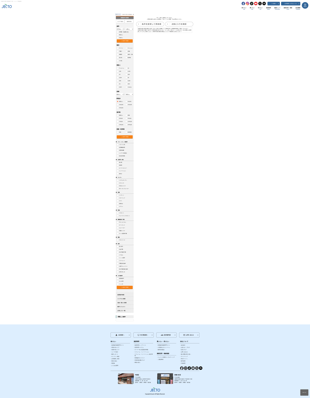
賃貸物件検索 (120, 294)
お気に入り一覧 (121, 310)
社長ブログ (183, 349)
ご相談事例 (160, 359)
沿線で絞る (129, 21)
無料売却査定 (161, 349)
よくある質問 (114, 365)
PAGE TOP (304, 392)
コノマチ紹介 (114, 352)
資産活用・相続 (288, 8)
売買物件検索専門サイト (164, 345)
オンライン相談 (115, 356)
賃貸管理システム (139, 347)
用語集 (113, 363)
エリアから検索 (121, 298)
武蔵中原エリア (115, 349)
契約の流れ (114, 361)
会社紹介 (183, 345)
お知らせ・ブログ (185, 347)
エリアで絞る (120, 21)
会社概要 (297, 8)
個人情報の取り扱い (186, 354)
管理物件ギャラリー (140, 358)
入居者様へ (121, 335)
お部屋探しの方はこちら (290, 3)
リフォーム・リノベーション (142, 352)
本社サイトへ (184, 358)
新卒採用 (183, 361)
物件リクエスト (121, 306)
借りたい (244, 8)
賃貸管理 (268, 8)
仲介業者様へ (144, 335)
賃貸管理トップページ (140, 345)
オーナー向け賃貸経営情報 (141, 349)
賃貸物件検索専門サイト (117, 345)
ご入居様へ (273, 3)
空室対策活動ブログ (140, 360)
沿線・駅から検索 (122, 302)
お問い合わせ (190, 335)
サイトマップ (184, 356)
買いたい (252, 8)
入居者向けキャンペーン (164, 347)
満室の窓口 (137, 362)
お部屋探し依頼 (115, 358)
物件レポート (114, 354)
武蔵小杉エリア (115, 347)
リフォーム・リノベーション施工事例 (144, 355)
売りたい (260, 8)
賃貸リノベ (277, 8)
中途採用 (183, 363)
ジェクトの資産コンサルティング (166, 357)
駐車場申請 (167, 335)
